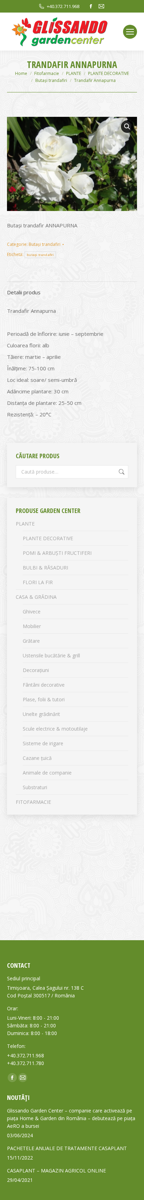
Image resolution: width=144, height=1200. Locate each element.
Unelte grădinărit (41, 714)
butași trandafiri (40, 255)
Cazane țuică (37, 758)
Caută (120, 471)
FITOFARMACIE (33, 802)
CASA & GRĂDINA (36, 597)
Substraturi (35, 787)
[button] (127, 126)
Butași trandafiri (44, 244)
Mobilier (32, 626)
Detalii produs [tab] (24, 292)
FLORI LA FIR (38, 582)
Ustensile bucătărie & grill (51, 655)
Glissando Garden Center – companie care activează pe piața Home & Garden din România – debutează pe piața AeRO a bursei (71, 1118)
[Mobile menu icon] (130, 32)
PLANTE (25, 523)
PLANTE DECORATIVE (48, 538)
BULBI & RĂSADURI (45, 567)
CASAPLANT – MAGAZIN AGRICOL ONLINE (56, 1170)
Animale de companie (47, 772)
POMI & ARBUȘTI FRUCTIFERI (57, 553)
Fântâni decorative (44, 684)
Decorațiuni (36, 670)
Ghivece (32, 611)
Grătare (31, 640)
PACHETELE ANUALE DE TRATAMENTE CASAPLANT (67, 1148)
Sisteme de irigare (43, 743)
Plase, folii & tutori (44, 699)
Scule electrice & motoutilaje (55, 728)
